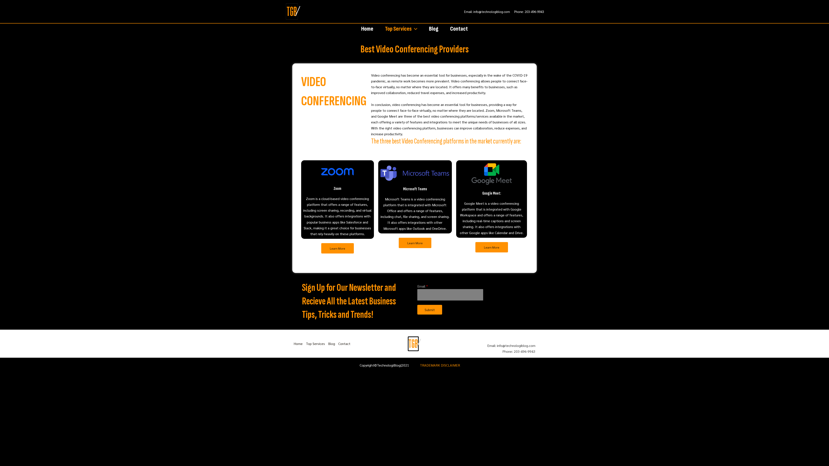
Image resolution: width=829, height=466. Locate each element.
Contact (459, 29)
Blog (433, 29)
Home (367, 29)
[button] (414, 29)
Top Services (398, 29)
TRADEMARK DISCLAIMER (440, 365)
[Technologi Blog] (293, 11)
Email (422, 286)
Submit (430, 310)
